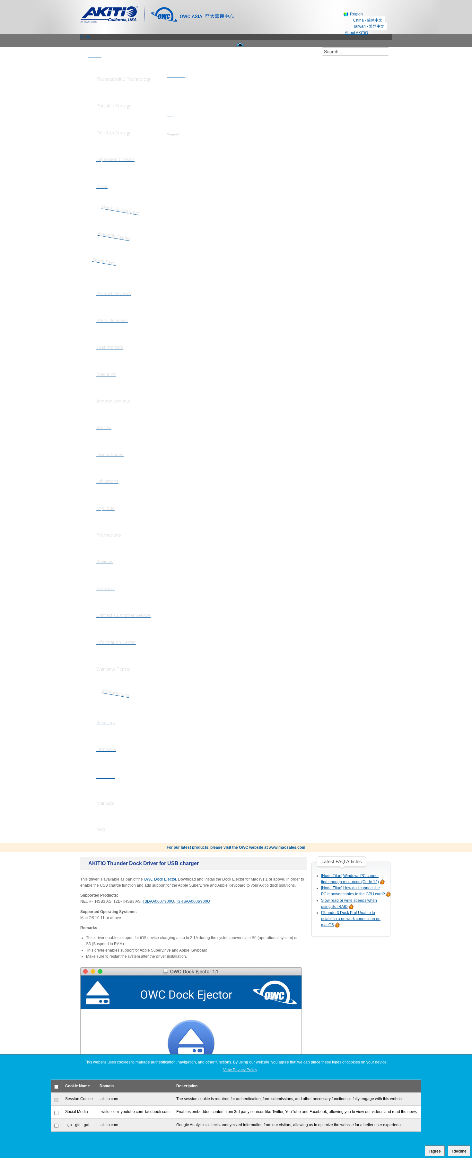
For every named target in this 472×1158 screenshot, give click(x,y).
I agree (435, 1150)
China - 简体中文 (367, 20)
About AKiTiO (356, 33)
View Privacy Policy (240, 1070)
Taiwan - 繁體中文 (368, 26)
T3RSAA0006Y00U (193, 901)
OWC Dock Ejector (160, 879)
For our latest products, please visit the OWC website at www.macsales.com (236, 847)
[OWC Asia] (192, 13)
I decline (459, 1150)
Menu (85, 36)
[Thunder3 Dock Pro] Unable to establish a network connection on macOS (350, 918)
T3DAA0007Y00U (158, 901)
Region (356, 14)
